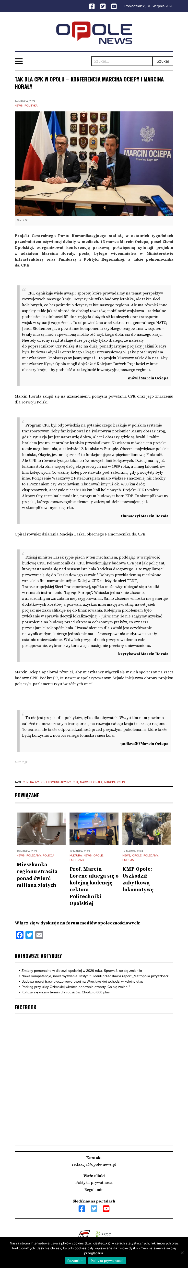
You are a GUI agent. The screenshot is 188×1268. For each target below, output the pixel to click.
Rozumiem (75, 1261)
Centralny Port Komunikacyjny (47, 782)
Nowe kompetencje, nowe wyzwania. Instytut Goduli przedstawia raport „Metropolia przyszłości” (95, 976)
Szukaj (163, 61)
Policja (48, 855)
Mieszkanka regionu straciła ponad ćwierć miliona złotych (37, 875)
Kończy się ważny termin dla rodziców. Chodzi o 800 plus (66, 992)
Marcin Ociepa (114, 782)
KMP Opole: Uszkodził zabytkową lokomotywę (137, 879)
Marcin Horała (91, 782)
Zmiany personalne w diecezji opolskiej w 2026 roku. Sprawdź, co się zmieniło (82, 971)
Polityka (30, 105)
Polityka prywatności (94, 1182)
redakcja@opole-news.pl (94, 1164)
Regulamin (94, 1189)
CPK (75, 782)
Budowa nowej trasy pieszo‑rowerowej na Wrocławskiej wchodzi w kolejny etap (82, 981)
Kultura (76, 855)
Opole (98, 855)
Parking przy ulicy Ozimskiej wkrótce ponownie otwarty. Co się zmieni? (76, 987)
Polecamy (33, 855)
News (19, 105)
